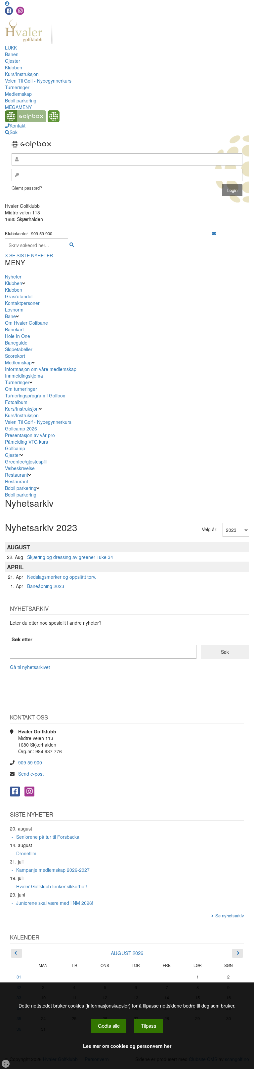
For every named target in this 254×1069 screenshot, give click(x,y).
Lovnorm (14, 309)
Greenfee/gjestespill (26, 461)
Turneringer (17, 87)
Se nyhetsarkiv (229, 915)
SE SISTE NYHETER (31, 255)
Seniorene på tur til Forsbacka (47, 836)
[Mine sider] (7, 3)
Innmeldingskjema (24, 375)
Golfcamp (15, 448)
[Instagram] (20, 11)
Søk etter (22, 639)
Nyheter (13, 276)
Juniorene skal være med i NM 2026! (54, 903)
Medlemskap (18, 94)
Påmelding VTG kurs (26, 441)
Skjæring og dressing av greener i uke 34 (70, 557)
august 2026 (127, 952)
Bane (10, 316)
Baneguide (16, 342)
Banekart (14, 329)
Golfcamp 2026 (21, 428)
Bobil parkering (20, 100)
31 (19, 977)
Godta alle (109, 1025)
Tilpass (148, 1025)
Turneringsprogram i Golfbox (35, 395)
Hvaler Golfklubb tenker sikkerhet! (51, 886)
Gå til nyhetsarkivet (30, 667)
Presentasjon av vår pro (30, 435)
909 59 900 (30, 762)
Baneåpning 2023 (45, 586)
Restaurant (16, 474)
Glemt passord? (27, 188)
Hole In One (17, 336)
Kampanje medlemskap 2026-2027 (53, 869)
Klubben (13, 67)
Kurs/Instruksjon (22, 74)
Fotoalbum (16, 402)
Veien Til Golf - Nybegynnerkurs (38, 80)
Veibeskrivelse (20, 468)
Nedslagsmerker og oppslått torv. (61, 576)
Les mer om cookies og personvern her (127, 1046)
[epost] (214, 233)
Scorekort (15, 355)
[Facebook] (9, 11)
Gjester (12, 60)
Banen (12, 54)
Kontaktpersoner (22, 303)
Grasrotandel (18, 296)
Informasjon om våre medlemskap (40, 369)
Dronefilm (26, 853)
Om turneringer (21, 389)
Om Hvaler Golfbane (26, 322)
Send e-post (31, 773)
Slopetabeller (18, 349)
